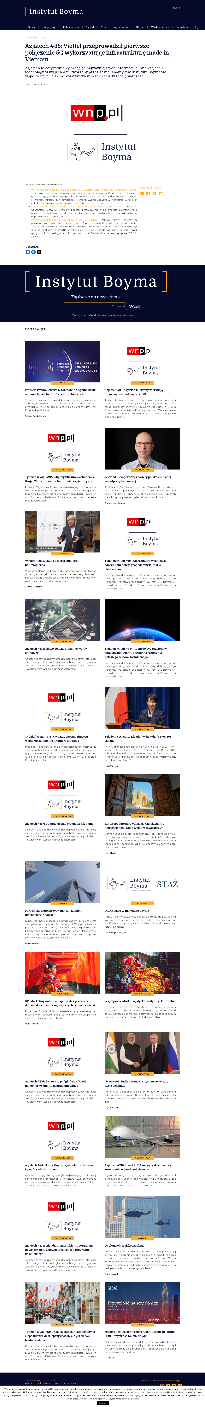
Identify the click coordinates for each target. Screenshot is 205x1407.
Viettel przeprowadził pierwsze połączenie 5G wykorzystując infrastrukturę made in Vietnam (83, 190)
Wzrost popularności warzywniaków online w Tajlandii (64, 220)
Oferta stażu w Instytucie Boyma (127, 910)
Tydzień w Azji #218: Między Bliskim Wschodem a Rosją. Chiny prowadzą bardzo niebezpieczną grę (59, 479)
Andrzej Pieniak (32, 1024)
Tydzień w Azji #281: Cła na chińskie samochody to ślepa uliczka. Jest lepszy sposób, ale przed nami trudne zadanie (60, 1336)
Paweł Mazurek (111, 1274)
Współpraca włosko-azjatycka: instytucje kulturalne (140, 1001)
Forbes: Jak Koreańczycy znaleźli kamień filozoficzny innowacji (53, 913)
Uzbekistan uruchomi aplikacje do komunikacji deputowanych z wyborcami (76, 206)
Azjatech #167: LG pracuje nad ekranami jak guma (59, 823)
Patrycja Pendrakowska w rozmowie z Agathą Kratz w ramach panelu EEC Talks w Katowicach (60, 392)
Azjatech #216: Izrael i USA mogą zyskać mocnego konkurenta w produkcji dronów (139, 1167)
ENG (178, 8)
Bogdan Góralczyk (33, 587)
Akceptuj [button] (103, 1403)
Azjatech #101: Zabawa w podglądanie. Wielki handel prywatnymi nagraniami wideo (56, 1083)
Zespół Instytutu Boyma (115, 932)
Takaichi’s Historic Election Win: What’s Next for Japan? (138, 738)
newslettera (102, 315)
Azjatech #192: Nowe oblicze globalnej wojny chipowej (56, 651)
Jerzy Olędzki (110, 853)
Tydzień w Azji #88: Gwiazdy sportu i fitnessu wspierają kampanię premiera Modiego (56, 738)
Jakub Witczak (111, 766)
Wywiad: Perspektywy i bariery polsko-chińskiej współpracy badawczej (138, 479)
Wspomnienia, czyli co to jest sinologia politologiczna (51, 563)
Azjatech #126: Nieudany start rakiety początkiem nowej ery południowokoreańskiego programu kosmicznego (59, 1250)
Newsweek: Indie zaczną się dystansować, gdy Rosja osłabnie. (136, 1083)
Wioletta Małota (32, 943)
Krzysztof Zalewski (113, 1107)
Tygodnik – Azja (96, 27)
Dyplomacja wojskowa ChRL (124, 1245)
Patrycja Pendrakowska (35, 416)
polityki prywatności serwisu (120, 315)
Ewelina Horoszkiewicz (115, 503)
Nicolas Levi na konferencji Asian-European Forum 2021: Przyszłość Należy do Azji (140, 1334)
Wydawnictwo (160, 27)
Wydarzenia (121, 27)
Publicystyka (71, 27)
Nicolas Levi (110, 1358)
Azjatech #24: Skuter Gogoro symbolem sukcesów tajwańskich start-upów (59, 1167)
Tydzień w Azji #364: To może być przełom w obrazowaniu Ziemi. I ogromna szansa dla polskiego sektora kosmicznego (136, 653)
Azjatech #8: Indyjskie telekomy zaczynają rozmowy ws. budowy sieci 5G (134, 392)
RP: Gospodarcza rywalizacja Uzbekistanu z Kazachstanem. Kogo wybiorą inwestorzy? (134, 825)
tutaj (80, 1392)
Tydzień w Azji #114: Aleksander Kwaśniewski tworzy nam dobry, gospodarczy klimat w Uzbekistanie (136, 565)
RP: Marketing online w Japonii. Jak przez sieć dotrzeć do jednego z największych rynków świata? (60, 1003)
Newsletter (183, 27)
